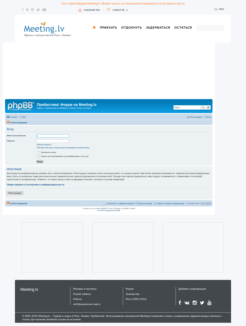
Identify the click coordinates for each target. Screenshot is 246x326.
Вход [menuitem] (208, 117)
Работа (77, 299)
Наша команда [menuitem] (145, 203)
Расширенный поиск (208, 107)
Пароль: (11, 141)
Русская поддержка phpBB (108, 210)
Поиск (203, 107)
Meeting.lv (29, 289)
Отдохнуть (131, 27)
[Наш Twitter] (38, 10)
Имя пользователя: (16, 135)
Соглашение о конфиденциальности (44, 184)
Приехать (108, 27)
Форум (130, 288)
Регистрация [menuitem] (196, 117)
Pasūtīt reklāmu (82, 294)
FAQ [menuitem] (24, 117)
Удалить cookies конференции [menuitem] (170, 203)
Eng (221, 9)
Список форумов (18, 123)
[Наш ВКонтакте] (27, 10)
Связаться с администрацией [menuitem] (120, 203)
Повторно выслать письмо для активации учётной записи (63, 148)
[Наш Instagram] (32, 10)
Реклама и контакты (85, 288)
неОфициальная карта (86, 304)
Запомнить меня (48, 152)
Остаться (183, 27)
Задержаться (158, 27)
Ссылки (13, 117)
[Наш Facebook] (23, 10)
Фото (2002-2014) (136, 299)
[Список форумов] (21, 105)
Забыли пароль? (44, 144)
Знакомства (92, 10)
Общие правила (15, 184)
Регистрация (14, 193)
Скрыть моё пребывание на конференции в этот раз (64, 156)
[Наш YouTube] (44, 10)
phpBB (103, 208)
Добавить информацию (192, 288)
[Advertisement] (109, 72)
